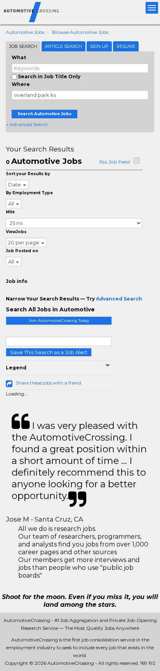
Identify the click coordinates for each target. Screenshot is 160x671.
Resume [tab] (126, 46)
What (19, 57)
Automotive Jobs (25, 32)
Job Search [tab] (23, 46)
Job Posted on (22, 250)
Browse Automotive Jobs (80, 32)
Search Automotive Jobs (44, 113)
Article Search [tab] (63, 46)
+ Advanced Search (27, 124)
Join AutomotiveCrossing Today (59, 320)
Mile (10, 211)
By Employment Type (29, 192)
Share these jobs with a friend (48, 383)
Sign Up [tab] (99, 46)
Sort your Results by (28, 173)
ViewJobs (16, 231)
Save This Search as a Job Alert (48, 352)
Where (21, 84)
